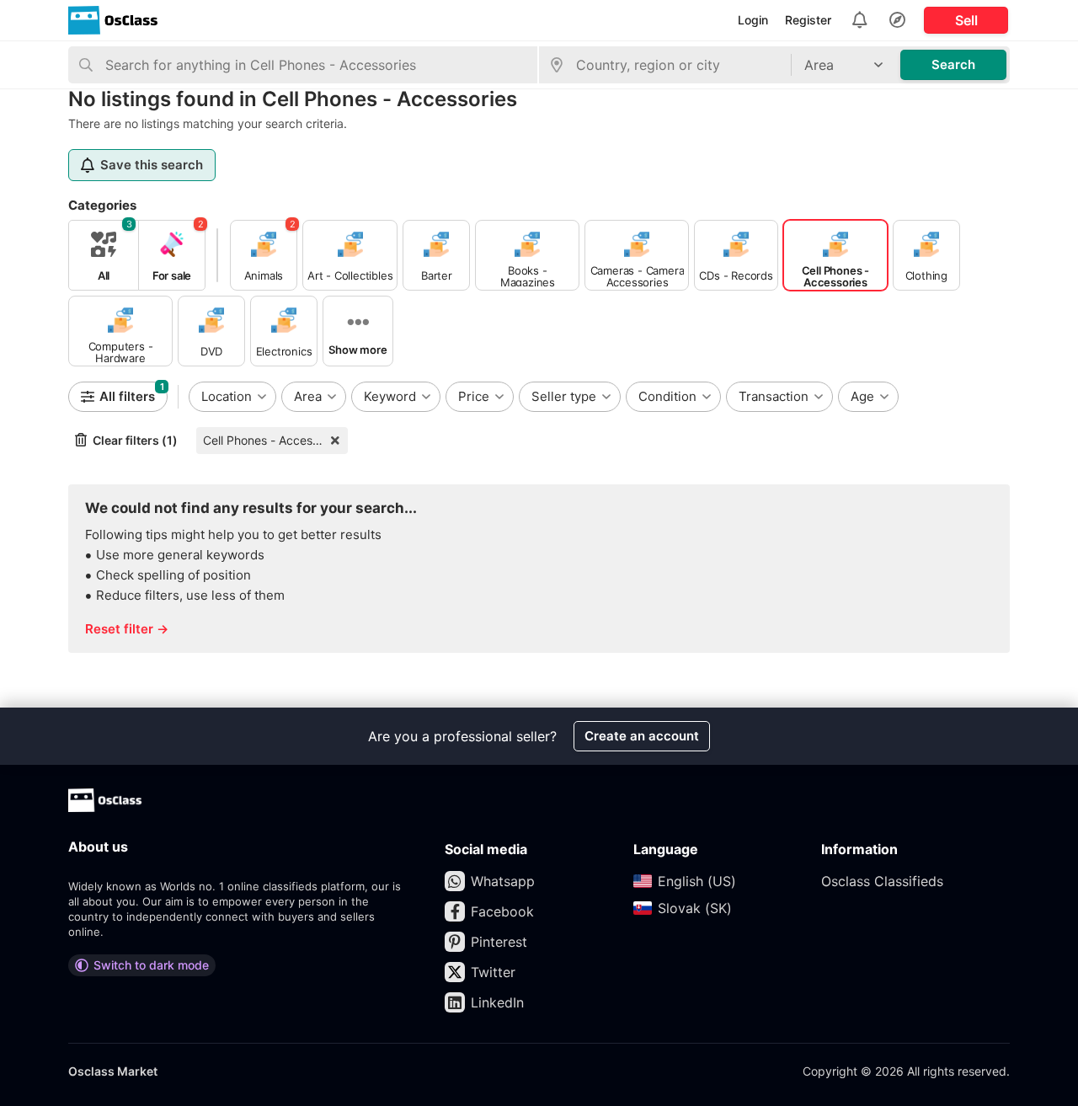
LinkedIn (497, 1002)
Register (808, 20)
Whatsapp (503, 881)
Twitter (493, 972)
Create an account (641, 736)
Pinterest (499, 941)
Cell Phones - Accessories (273, 440)
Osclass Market (112, 1071)
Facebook (502, 911)
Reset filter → (126, 629)
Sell (966, 20)
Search (953, 64)
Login (753, 20)
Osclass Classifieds (882, 881)
